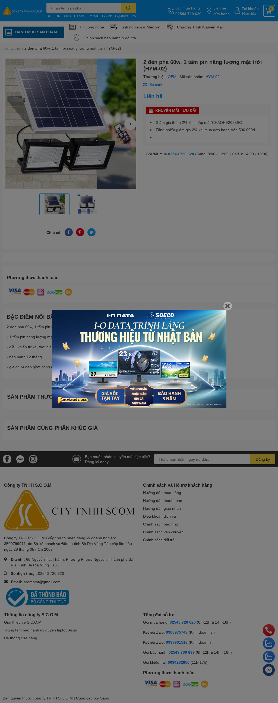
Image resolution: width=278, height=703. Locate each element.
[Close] (227, 306)
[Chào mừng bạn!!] (139, 359)
